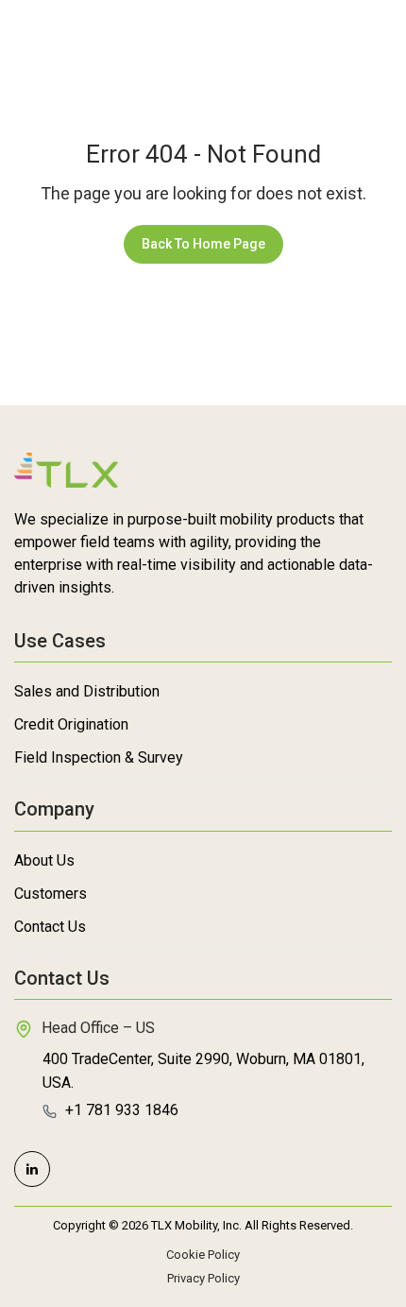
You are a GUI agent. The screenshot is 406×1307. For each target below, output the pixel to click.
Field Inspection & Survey (98, 757)
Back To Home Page (203, 243)
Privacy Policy (203, 1278)
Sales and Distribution (87, 691)
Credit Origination (71, 724)
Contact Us (50, 927)
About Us (44, 860)
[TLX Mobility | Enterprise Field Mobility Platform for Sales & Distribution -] (68, 44)
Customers (50, 894)
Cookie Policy (203, 1254)
